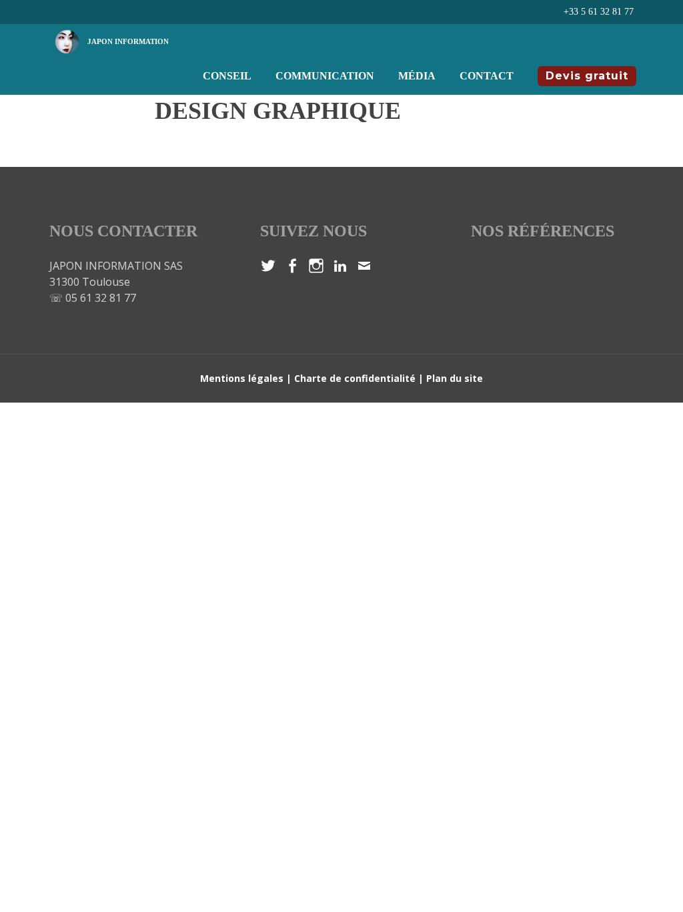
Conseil (227, 75)
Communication (324, 75)
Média (417, 75)
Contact (487, 75)
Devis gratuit (587, 75)
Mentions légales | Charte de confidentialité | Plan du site (341, 378)
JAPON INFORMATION (128, 41)
